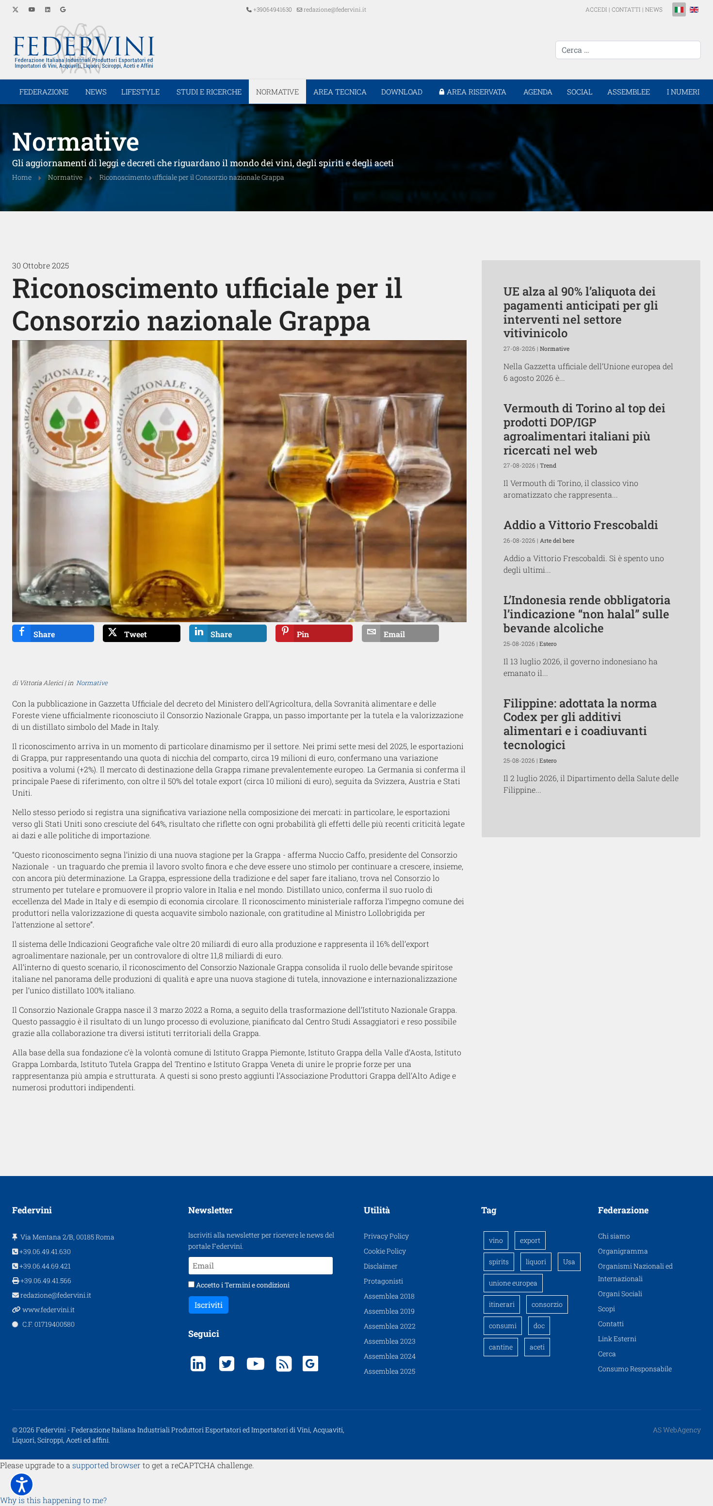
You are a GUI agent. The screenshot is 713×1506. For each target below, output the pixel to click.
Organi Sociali (620, 1293)
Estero (548, 643)
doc (539, 1325)
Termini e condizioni (257, 1284)
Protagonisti (383, 1281)
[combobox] (628, 50)
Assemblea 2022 (390, 1326)
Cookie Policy (385, 1250)
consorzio (547, 1304)
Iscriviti (208, 1305)
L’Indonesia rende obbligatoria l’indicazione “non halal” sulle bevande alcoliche (586, 614)
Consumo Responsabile (635, 1368)
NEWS (654, 9)
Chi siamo (614, 1235)
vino (496, 1240)
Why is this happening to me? (53, 1500)
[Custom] (62, 9)
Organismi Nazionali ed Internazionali (635, 1272)
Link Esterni (617, 1338)
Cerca (607, 1353)
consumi (503, 1325)
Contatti (611, 1323)
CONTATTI (626, 9)
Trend (548, 465)
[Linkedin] (47, 9)
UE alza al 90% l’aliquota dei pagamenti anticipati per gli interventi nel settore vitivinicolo (580, 312)
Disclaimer (381, 1266)
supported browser (106, 1465)
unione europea (513, 1282)
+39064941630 (272, 9)
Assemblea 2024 (390, 1356)
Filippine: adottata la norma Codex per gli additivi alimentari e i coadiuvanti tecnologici (580, 724)
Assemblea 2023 (390, 1341)
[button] (21, 1484)
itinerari (502, 1304)
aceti (537, 1346)
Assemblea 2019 (389, 1311)
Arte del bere (557, 540)
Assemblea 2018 (389, 1296)
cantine (501, 1346)
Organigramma (623, 1250)
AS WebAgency (677, 1429)
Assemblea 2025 (389, 1371)
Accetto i (242, 1284)
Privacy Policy (386, 1235)
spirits (499, 1261)
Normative (92, 682)
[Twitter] (15, 9)
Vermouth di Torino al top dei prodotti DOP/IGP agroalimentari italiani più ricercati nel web (584, 428)
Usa (569, 1261)
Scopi (606, 1308)
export (530, 1240)
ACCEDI (597, 9)
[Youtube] (32, 9)
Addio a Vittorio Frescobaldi (580, 525)
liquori (536, 1261)
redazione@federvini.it (335, 9)
